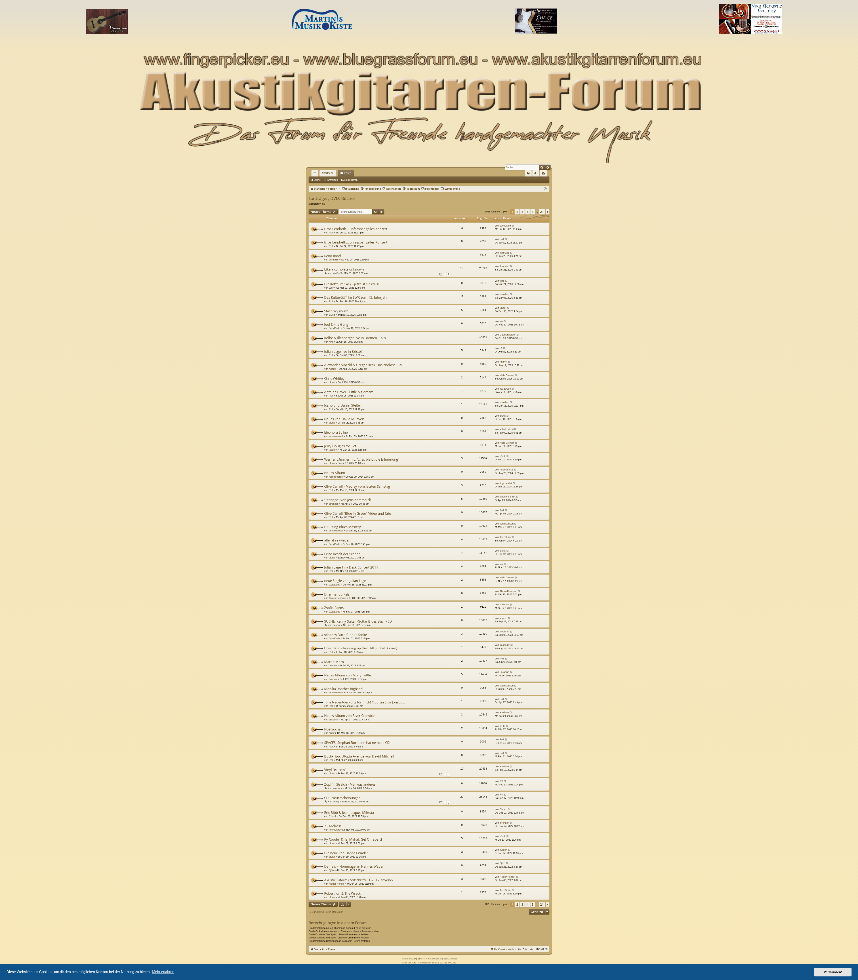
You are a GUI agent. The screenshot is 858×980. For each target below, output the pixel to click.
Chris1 (332, 816)
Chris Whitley (334, 378)
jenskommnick (507, 496)
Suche (317, 179)
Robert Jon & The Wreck (342, 893)
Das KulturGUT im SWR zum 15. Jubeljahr (356, 297)
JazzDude (334, 328)
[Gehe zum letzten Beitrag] (512, 225)
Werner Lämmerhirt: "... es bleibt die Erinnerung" (361, 459)
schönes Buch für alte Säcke (345, 634)
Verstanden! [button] (833, 972)
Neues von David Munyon (344, 419)
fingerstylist (506, 483)
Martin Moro (334, 661)
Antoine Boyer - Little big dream (348, 392)
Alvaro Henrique (337, 598)
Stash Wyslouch (336, 311)
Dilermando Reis (337, 594)
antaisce (333, 719)
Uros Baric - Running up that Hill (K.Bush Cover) (360, 648)
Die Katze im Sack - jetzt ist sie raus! (351, 284)
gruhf (331, 733)
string (336, 801)
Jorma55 (334, 259)
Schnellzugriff (315, 174)
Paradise (504, 672)
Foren (347, 173)
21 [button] (542, 212)
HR (501, 794)
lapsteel (333, 449)
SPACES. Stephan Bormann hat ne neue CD (357, 742)
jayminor (337, 788)
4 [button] (527, 212)
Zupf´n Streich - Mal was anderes (350, 784)
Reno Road (332, 256)
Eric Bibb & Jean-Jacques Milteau (349, 812)
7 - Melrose (333, 826)
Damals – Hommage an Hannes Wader (354, 866)
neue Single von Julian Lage (345, 580)
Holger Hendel (336, 883)
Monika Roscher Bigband (343, 688)
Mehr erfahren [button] (163, 972)
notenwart (334, 829)
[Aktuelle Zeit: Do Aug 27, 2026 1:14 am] (545, 188)
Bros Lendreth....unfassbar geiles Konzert (355, 229)
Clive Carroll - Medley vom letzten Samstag (357, 486)
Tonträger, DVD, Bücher (332, 198)
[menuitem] (528, 173)
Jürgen (503, 849)
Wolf (335, 273)
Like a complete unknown (344, 269)
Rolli (331, 232)
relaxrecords (336, 476)
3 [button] (522, 212)
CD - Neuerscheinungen (342, 797)
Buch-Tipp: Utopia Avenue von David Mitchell (359, 756)
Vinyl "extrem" (335, 769)
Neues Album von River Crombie (349, 715)
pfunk (332, 382)
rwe (331, 341)
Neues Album (334, 472)
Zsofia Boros (334, 607)
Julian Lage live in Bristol (343, 351)
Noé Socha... (333, 729)
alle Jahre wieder (337, 540)
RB (324, 203)
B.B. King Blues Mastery (342, 527)
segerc (337, 625)
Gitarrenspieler (508, 334)
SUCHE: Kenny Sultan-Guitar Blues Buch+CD (358, 621)
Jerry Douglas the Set (340, 446)
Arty (414, 962)
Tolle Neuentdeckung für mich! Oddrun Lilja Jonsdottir (365, 702)
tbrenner (333, 503)
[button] (505, 211)
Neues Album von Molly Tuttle (347, 675)
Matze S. (504, 631)
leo (501, 321)
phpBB (417, 958)
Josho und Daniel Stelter (342, 405)
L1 (501, 348)
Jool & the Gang (336, 324)
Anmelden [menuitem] (536, 174)
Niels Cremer (507, 375)
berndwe (504, 294)
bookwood (505, 225)
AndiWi (332, 368)
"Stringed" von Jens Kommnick (347, 499)
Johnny (333, 665)
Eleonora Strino (336, 432)
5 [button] (533, 212)
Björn (331, 870)
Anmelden (332, 179)
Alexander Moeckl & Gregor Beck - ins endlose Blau (363, 365)
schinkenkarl (336, 436)
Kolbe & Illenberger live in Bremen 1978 (355, 338)
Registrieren (351, 179)
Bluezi (332, 314)
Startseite (328, 173)
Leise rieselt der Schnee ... (344, 554)
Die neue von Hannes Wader (346, 853)
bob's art (504, 604)
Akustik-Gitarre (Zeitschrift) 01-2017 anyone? (358, 880)
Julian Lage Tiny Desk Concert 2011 (351, 567)
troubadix (505, 645)
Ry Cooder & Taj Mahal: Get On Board (353, 839)
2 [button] (517, 212)
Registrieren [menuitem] (544, 174)
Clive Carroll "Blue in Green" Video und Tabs (357, 513)
